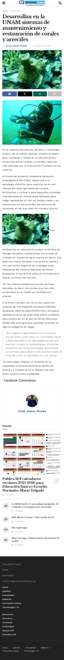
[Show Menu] (3, 3)
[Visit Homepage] (32, 3)
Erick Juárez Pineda (16, 46)
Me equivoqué (19, 527)
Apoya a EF (8, 630)
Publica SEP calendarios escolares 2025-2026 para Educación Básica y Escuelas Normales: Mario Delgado (24, 484)
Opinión (6, 591)
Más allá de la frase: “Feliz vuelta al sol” (33, 517)
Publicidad (8, 626)
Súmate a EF (9, 634)
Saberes (6, 599)
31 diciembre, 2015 (42, 46)
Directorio (7, 614)
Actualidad (16, 11)
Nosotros (7, 618)
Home (5, 11)
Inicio (5, 587)
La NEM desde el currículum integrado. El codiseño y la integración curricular (35, 506)
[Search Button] (60, 3)
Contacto (7, 622)
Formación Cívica (11, 603)
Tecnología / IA (10, 607)
